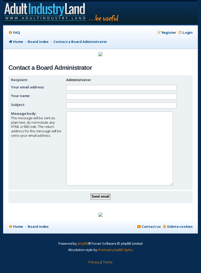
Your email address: (27, 87)
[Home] (61, 13)
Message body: (24, 113)
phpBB (83, 243)
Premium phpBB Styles (115, 249)
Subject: (18, 104)
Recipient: (19, 79)
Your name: (20, 95)
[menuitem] (14, 32)
